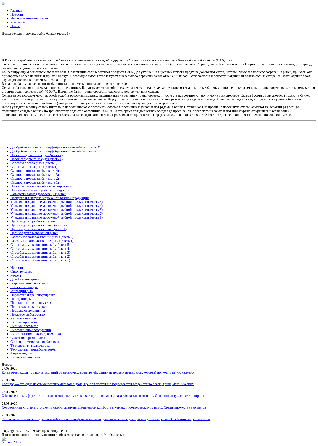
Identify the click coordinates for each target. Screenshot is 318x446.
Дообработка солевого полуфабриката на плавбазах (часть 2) (55, 147)
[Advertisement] (159, 45)
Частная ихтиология (25, 357)
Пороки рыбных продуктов (30, 302)
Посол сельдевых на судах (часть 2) (36, 155)
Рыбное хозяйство (23, 318)
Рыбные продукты (24, 322)
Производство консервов (28, 306)
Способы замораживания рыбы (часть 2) (40, 256)
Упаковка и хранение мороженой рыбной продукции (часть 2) (56, 213)
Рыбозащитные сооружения (30, 330)
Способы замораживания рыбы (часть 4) (40, 248)
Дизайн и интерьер (24, 279)
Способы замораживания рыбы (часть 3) (40, 252)
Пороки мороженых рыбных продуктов (39, 190)
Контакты (17, 22)
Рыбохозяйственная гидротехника (35, 334)
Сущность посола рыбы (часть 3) (34, 174)
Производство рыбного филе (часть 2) (38, 225)
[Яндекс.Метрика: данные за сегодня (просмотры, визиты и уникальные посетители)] (11, 440)
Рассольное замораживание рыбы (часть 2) (41, 237)
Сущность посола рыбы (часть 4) (34, 170)
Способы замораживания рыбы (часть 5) (40, 244)
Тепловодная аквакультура (30, 345)
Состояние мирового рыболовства (35, 341)
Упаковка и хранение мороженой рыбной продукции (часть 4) (56, 206)
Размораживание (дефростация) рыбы (38, 194)
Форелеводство (21, 353)
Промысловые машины (27, 310)
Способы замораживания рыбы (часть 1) (40, 260)
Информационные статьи (29, 18)
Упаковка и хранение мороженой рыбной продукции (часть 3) (56, 209)
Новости (16, 14)
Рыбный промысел (24, 326)
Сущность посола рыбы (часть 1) (34, 182)
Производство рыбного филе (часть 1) (38, 229)
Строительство (21, 271)
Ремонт (15, 275)
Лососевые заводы (24, 287)
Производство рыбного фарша (32, 221)
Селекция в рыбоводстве (28, 338)
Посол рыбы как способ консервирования (41, 186)
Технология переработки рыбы (33, 349)
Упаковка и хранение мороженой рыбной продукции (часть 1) (56, 217)
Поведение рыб (21, 299)
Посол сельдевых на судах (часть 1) (36, 159)
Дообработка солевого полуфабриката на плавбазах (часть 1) (55, 151)
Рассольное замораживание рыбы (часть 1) (41, 241)
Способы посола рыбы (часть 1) (33, 167)
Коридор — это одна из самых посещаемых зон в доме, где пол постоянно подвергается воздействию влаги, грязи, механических (98, 384)
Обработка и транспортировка (32, 295)
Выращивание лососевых (29, 283)
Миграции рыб (21, 291)
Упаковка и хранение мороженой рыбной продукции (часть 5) (56, 202)
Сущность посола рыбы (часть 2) (34, 178)
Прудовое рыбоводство (27, 314)
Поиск (15, 26)
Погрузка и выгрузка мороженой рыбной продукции (49, 198)
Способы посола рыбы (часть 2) (33, 163)
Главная (16, 10)
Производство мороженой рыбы (34, 233)
